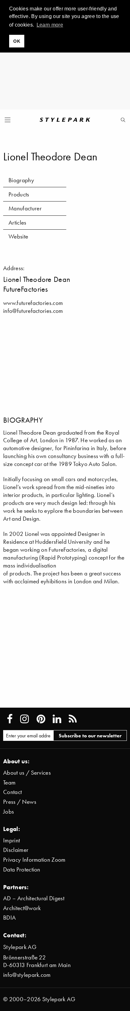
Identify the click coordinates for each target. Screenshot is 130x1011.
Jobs (8, 811)
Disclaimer (15, 849)
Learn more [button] (50, 25)
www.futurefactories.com (33, 303)
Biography (21, 180)
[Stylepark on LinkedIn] (57, 719)
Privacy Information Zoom (34, 859)
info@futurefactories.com (33, 310)
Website (18, 236)
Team (9, 782)
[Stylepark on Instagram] (24, 719)
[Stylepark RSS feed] (72, 719)
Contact (12, 792)
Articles (18, 222)
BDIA (9, 917)
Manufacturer (25, 208)
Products (19, 194)
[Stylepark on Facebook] (9, 719)
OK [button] (16, 41)
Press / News (19, 801)
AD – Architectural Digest (33, 898)
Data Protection (21, 869)
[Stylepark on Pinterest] (41, 719)
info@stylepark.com (27, 975)
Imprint (11, 840)
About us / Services (27, 772)
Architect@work (22, 908)
